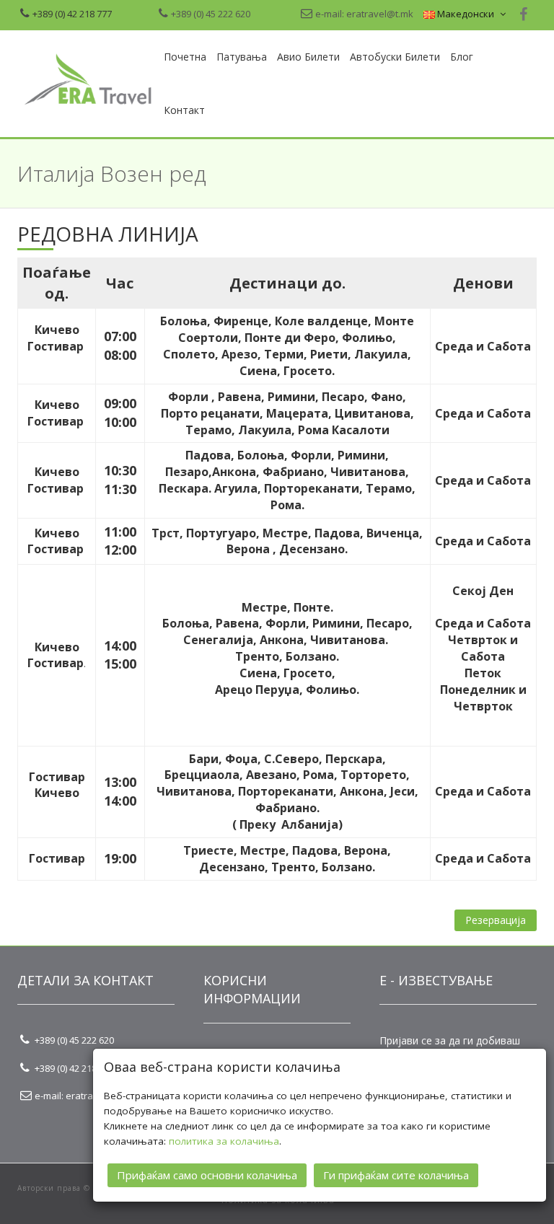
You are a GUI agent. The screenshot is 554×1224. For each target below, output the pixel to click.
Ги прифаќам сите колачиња (396, 1175)
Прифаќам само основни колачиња (207, 1175)
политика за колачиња (224, 1141)
